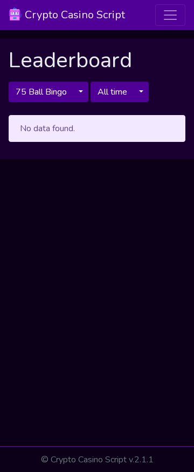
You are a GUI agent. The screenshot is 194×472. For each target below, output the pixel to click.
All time (112, 92)
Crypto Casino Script (73, 15)
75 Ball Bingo (41, 92)
